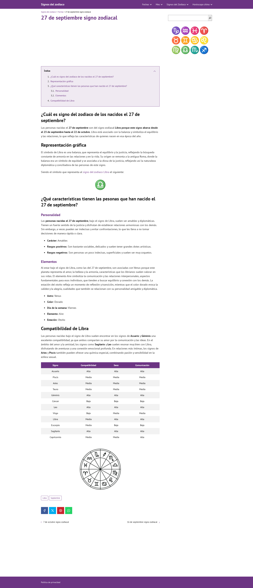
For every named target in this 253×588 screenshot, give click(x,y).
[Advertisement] (100, 42)
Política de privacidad (50, 582)
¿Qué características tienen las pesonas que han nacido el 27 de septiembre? (89, 86)
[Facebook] (44, 510)
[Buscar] (210, 18)
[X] (52, 510)
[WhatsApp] (68, 510)
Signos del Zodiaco (176, 4)
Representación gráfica (62, 81)
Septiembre (55, 498)
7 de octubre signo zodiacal (56, 522)
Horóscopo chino (201, 4)
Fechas (145, 4)
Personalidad (62, 90)
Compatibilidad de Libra (62, 100)
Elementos (60, 95)
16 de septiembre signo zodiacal (142, 522)
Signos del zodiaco (52, 4)
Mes (158, 4)
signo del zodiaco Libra (96, 172)
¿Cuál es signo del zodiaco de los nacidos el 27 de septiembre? (82, 76)
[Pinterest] (60, 510)
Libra (45, 498)
